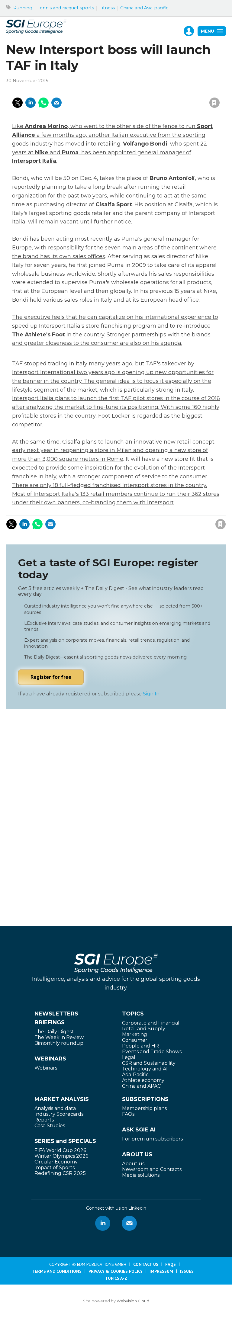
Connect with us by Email (129, 1223)
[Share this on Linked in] (30, 102)
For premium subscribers (152, 1139)
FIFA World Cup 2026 (60, 1150)
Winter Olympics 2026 (61, 1156)
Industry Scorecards (58, 1114)
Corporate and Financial (150, 1023)
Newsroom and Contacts (152, 1169)
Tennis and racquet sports (66, 8)
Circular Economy (56, 1162)
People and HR (140, 1046)
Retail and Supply (143, 1028)
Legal (128, 1057)
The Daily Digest (54, 1032)
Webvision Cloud (133, 1301)
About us (133, 1163)
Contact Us (145, 1264)
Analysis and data (55, 1108)
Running (22, 8)
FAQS (170, 1264)
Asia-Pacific (135, 1074)
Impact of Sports (54, 1167)
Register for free (51, 676)
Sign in (133, 89)
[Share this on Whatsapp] (43, 102)
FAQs (128, 1114)
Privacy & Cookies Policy (116, 1271)
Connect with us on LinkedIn (103, 1223)
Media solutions (141, 1175)
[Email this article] (56, 102)
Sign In (151, 694)
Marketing (134, 1034)
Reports (44, 1120)
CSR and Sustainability (149, 1063)
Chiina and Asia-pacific (144, 8)
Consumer (134, 1040)
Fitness (107, 8)
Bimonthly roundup (58, 1043)
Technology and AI (145, 1069)
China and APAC (141, 1086)
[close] (166, 96)
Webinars (45, 1068)
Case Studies (49, 1125)
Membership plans (144, 1108)
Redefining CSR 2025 (60, 1173)
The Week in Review (59, 1037)
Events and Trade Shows (152, 1051)
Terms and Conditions (57, 1271)
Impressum (161, 1271)
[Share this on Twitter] (17, 102)
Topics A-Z (116, 1278)
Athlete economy (143, 1080)
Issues (187, 1271)
